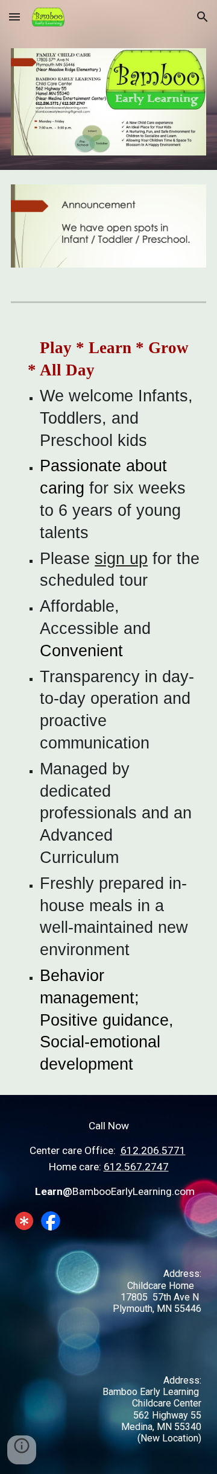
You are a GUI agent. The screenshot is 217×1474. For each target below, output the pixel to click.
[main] (108, 706)
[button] (14, 16)
